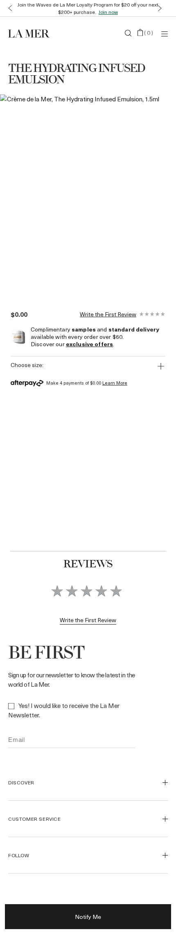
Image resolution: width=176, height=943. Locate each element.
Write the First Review (108, 314)
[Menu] (164, 33)
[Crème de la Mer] (34, 33)
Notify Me (88, 916)
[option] (80, 194)
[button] (8, 8)
